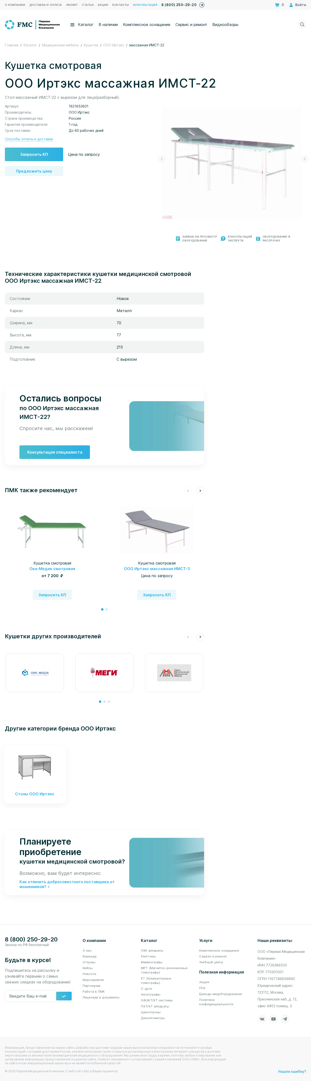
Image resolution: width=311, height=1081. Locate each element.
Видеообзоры (225, 24)
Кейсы (88, 968)
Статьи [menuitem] (88, 5)
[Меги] (104, 672)
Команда (89, 956)
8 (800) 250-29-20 (179, 5)
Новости (89, 974)
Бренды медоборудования (220, 994)
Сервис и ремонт (191, 24)
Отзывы (89, 962)
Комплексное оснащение (146, 24)
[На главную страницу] (32, 24)
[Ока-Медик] (35, 672)
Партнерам (91, 986)
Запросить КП (34, 154)
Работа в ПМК (94, 991)
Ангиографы (150, 994)
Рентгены (148, 956)
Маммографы (152, 962)
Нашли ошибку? (292, 1071)
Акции (204, 982)
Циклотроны (151, 1012)
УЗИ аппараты (152, 950)
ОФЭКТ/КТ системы (157, 1000)
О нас (87, 950)
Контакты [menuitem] (120, 5)
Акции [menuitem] (103, 5)
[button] (162, 159)
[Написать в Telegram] (201, 4)
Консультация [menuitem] (145, 5)
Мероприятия (93, 980)
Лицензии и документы (101, 997)
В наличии (108, 24)
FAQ (202, 988)
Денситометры (153, 1018)
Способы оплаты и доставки (29, 139)
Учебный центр (211, 962)
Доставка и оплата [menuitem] (45, 5)
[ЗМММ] (174, 672)
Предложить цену (34, 171)
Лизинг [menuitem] (72, 5)
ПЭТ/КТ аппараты (155, 1006)
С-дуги (146, 988)
